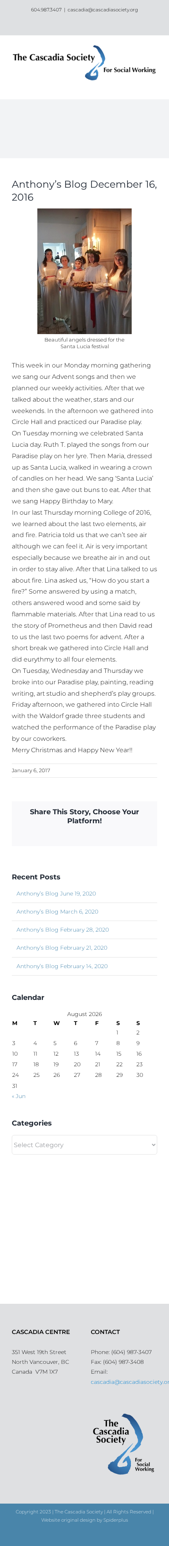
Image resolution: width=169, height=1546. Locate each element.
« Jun (19, 1096)
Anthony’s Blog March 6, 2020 (57, 911)
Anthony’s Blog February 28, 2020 (63, 929)
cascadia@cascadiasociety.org (103, 10)
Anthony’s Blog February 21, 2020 (62, 947)
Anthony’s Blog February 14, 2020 (62, 966)
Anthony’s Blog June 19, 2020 (56, 893)
